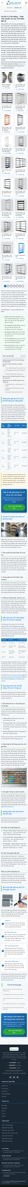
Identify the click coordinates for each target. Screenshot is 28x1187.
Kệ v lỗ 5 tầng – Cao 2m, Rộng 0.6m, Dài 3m (20, 171)
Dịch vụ (4, 1110)
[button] (2, 2)
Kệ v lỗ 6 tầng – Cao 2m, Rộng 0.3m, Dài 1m (20, 150)
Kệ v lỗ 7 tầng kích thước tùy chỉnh (6, 85)
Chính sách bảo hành (7, 1135)
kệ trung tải (10, 635)
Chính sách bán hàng (7, 1125)
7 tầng (19, 632)
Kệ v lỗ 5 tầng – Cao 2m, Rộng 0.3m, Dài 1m (7, 235)
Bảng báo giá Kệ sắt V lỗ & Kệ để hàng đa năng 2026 (13, 361)
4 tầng (6, 628)
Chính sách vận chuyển (8, 1130)
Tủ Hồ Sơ (4, 1096)
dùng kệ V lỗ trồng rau (7, 806)
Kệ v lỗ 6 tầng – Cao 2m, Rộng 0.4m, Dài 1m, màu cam (7, 129)
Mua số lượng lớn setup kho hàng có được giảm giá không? (13, 1008)
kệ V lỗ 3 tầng (20, 626)
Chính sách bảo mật (7, 1138)
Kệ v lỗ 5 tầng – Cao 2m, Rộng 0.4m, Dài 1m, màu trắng (7, 214)
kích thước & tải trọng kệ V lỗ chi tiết (11, 677)
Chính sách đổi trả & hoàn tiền (10, 1133)
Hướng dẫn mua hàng (7, 1127)
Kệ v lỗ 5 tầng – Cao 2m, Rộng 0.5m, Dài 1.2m (20, 193)
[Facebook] (10, 1077)
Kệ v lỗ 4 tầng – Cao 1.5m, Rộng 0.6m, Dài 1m (7, 278)
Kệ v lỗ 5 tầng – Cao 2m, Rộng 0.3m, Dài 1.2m (20, 235)
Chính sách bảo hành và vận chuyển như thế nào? (13, 999)
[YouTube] (14, 1077)
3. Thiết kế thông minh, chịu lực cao (14, 374)
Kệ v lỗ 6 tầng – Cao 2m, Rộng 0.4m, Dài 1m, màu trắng (20, 107)
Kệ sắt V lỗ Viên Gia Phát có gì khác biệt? (12, 365)
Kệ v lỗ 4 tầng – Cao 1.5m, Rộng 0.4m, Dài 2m (20, 278)
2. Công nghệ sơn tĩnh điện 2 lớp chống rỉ (15, 371)
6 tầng (12, 630)
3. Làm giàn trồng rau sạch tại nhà (13, 392)
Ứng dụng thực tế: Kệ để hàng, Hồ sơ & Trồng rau (13, 381)
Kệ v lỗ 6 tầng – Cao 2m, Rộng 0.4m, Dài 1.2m (20, 129)
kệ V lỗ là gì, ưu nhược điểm (17, 675)
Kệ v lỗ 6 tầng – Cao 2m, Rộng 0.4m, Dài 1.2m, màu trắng (7, 150)
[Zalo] (17, 1077)
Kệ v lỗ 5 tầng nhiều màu (20, 256)
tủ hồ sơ (20, 738)
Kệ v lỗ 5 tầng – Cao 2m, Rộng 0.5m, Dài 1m (7, 193)
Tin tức (3, 1113)
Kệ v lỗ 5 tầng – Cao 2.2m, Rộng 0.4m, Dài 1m (7, 257)
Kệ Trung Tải (5, 1088)
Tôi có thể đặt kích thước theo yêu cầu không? (13, 994)
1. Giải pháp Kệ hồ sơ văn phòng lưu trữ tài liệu (15, 385)
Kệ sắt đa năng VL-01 (10, 679)
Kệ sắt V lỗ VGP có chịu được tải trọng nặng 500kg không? (12, 990)
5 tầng (8, 630)
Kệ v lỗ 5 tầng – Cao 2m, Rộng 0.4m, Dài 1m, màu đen (20, 214)
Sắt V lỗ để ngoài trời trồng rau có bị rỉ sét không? (14, 1003)
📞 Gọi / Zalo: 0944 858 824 (14, 507)
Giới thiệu (4, 1105)
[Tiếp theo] (23, 286)
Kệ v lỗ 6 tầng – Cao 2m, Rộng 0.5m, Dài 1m (7, 107)
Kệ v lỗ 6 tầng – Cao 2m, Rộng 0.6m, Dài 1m (20, 86)
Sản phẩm (9, 7)
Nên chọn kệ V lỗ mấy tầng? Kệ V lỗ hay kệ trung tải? (14, 377)
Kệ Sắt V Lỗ (5, 1085)
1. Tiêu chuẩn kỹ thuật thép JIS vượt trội (15, 368)
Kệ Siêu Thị (4, 1091)
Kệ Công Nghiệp (6, 1094)
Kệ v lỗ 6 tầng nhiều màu (6, 171)
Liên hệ (4, 1116)
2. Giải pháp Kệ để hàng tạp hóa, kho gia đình (14, 389)
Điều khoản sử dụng (7, 1141)
